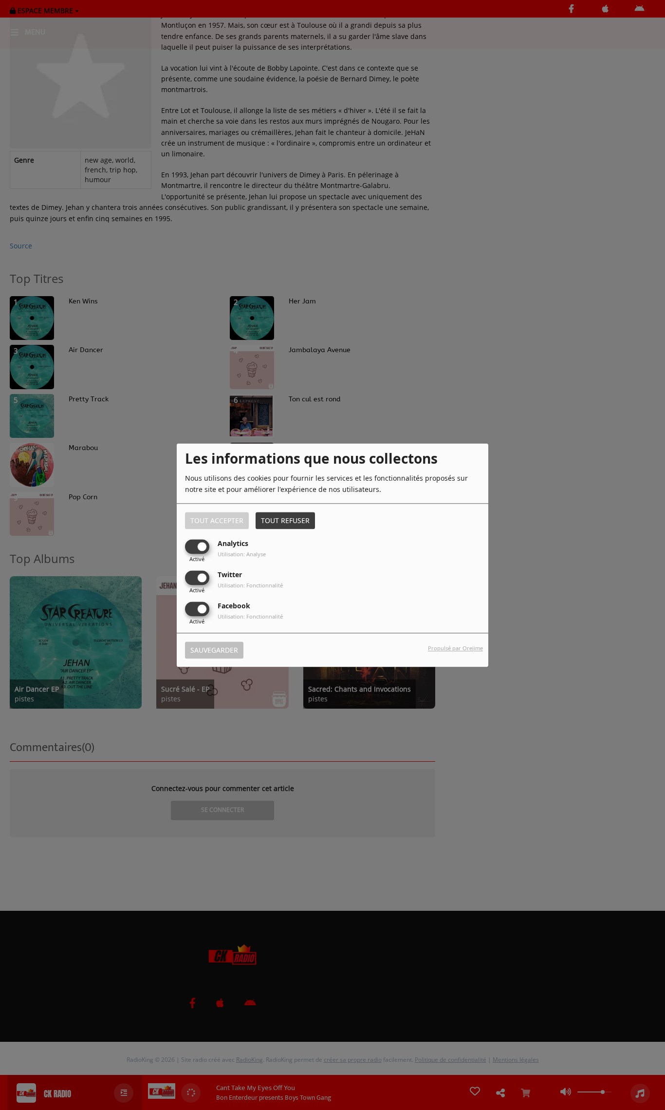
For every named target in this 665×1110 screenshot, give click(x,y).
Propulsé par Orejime (455, 648)
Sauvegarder (214, 650)
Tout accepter (216, 520)
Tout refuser (285, 520)
